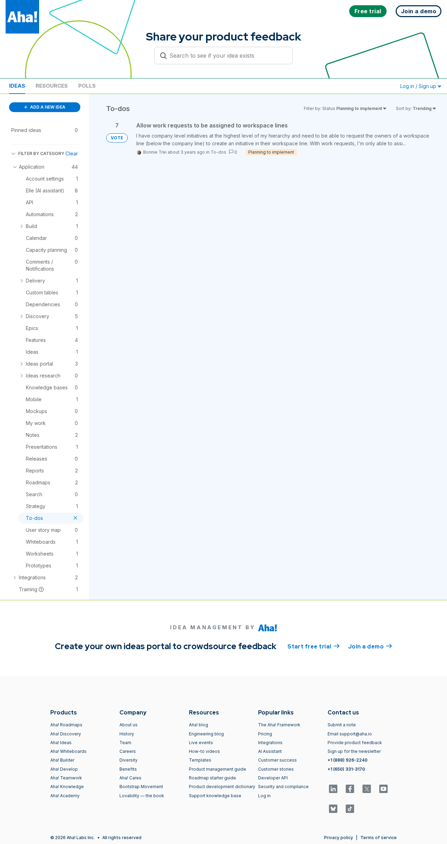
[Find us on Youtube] (383, 788)
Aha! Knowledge (67, 786)
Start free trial (313, 646)
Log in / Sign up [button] (419, 86)
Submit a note (342, 724)
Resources (52, 85)
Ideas (17, 85)
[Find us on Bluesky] (333, 808)
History (126, 733)
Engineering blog (206, 733)
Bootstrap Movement (141, 786)
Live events (201, 742)
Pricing (265, 733)
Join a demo (370, 646)
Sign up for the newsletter (354, 751)
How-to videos (204, 751)
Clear (71, 153)
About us (128, 724)
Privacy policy (338, 837)
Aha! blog (198, 724)
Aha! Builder (62, 760)
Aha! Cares (130, 777)
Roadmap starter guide (212, 777)
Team (125, 742)
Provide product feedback (355, 742)
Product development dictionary (222, 786)
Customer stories (276, 769)
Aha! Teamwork (66, 777)
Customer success (277, 760)
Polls (87, 85)
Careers (127, 751)
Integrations (270, 742)
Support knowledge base (215, 795)
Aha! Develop (64, 769)
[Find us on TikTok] (350, 808)
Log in (264, 795)
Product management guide (217, 769)
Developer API (273, 777)
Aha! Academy (65, 795)
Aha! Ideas (61, 742)
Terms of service (378, 837)
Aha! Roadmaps (66, 724)
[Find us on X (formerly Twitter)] (366, 788)
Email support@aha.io (350, 733)
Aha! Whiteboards (68, 751)
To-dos (218, 152)
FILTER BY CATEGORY (41, 153)
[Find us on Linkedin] (333, 788)
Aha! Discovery (65, 733)
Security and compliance (283, 786)
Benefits (128, 769)
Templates (200, 760)
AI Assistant (270, 751)
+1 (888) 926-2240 (347, 760)
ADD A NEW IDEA (47, 107)
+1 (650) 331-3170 (346, 769)
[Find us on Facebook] (350, 788)
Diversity (128, 760)
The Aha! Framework (279, 724)
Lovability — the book (141, 795)
